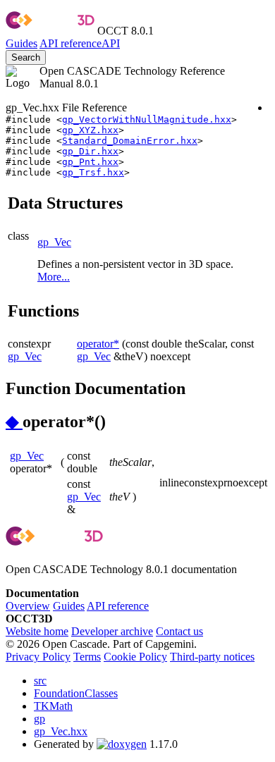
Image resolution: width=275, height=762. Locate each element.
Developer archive (112, 631)
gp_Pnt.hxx (90, 161)
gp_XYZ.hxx (90, 130)
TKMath (53, 706)
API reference (118, 606)
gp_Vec (54, 242)
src (40, 681)
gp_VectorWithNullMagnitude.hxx (146, 119)
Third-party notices (212, 657)
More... (53, 277)
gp (39, 719)
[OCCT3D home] (50, 31)
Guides (21, 43)
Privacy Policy (38, 657)
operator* (98, 344)
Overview (28, 606)
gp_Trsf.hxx (93, 172)
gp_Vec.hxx (60, 731)
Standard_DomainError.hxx (129, 140)
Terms (87, 657)
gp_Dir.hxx (90, 151)
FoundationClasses (76, 693)
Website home (37, 631)
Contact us (179, 631)
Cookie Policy (135, 657)
